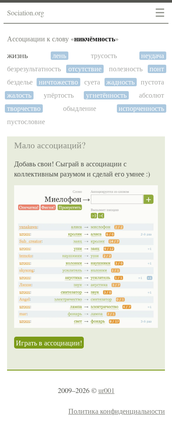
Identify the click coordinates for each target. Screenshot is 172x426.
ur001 (106, 390)
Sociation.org (25, 12)
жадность (120, 82)
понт (157, 69)
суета (92, 82)
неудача (152, 55)
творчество (24, 108)
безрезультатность (34, 69)
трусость (104, 55)
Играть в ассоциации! (49, 342)
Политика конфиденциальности (116, 410)
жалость (19, 95)
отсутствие (84, 69)
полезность (125, 69)
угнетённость (106, 95)
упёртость (59, 95)
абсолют (151, 95)
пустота (152, 82)
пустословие (26, 122)
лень (59, 55)
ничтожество (58, 82)
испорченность (141, 108)
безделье (20, 82)
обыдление (79, 108)
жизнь (17, 55)
